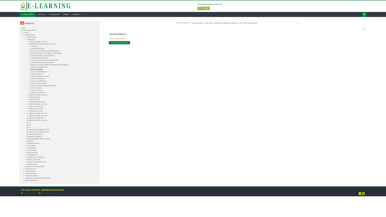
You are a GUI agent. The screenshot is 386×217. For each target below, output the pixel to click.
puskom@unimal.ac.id (48, 193)
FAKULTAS (41, 14)
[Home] (45, 6)
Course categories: (182, 23)
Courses (26, 32)
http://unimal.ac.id (28, 193)
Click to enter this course (119, 43)
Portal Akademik (54, 14)
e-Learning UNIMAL (27, 14)
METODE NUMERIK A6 (117, 34)
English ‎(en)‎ (76, 14)
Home (23, 28)
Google (205, 8)
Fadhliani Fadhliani (120, 38)
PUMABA (66, 14)
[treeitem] (59, 28)
